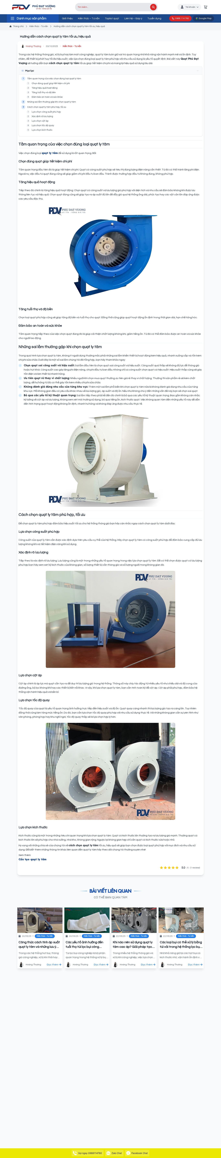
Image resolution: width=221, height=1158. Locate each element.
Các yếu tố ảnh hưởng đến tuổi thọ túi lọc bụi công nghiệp (84, 945)
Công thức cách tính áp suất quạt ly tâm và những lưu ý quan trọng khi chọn (39, 945)
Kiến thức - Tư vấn (38, 26)
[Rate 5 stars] (177, 868)
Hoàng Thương (33, 46)
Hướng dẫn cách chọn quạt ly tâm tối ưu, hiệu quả (79, 26)
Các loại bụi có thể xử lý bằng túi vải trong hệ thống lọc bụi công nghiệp (181, 945)
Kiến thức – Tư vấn (89, 18)
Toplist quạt (112, 18)
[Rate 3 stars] (169, 868)
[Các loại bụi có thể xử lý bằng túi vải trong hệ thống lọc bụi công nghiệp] (181, 920)
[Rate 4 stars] (173, 868)
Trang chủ (18, 26)
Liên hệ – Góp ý (133, 18)
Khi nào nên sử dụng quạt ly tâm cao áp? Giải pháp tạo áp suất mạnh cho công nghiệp (133, 945)
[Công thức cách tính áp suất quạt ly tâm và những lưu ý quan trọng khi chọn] (39, 920)
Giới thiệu (67, 18)
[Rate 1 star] (161, 868)
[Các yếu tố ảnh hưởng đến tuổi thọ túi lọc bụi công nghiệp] (87, 920)
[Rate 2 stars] (165, 868)
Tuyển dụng (154, 18)
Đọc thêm (52, 964)
